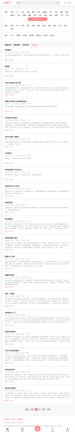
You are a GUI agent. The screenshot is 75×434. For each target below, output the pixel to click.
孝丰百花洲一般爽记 (12, 137)
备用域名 (20, 419)
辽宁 (50, 12)
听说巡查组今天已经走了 (13, 169)
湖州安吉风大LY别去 (12, 186)
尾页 (48, 409)
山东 (40, 15)
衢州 (54, 25)
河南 (45, 15)
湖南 (56, 15)
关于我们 (6, 419)
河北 (56, 12)
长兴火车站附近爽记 (12, 350)
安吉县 (52, 35)
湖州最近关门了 (10, 312)
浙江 (17, 12)
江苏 (18, 15)
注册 (69, 3)
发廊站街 (34, 45)
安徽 (24, 15)
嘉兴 (44, 25)
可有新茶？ (9, 153)
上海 (28, 12)
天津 (38, 12)
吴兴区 (25, 35)
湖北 (50, 15)
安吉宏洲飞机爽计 (11, 118)
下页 (43, 409)
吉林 (66, 12)
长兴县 (45, 35)
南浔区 (31, 35)
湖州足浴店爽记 (10, 388)
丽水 (12, 29)
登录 (65, 3)
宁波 (28, 25)
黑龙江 (13, 15)
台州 (65, 25)
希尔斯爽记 (9, 219)
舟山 (60, 25)
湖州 (17, 25)
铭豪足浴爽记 (10, 275)
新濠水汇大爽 (10, 256)
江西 (34, 15)
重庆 (33, 12)
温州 (38, 25)
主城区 (18, 35)
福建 (29, 15)
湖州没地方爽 (10, 369)
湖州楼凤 (8, 50)
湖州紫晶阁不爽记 (11, 238)
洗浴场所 (26, 45)
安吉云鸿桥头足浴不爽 (13, 83)
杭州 (22, 25)
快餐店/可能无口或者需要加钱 (15, 101)
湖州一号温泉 (10, 293)
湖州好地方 (9, 202)
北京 (22, 12)
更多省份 (36, 19)
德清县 (38, 35)
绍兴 (33, 25)
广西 (66, 15)
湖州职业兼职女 (10, 331)
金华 (49, 25)
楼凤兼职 (17, 45)
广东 (61, 15)
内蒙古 (44, 12)
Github (12, 419)
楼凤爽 (7, 66)
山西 (61, 12)
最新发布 (8, 45)
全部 (12, 12)
